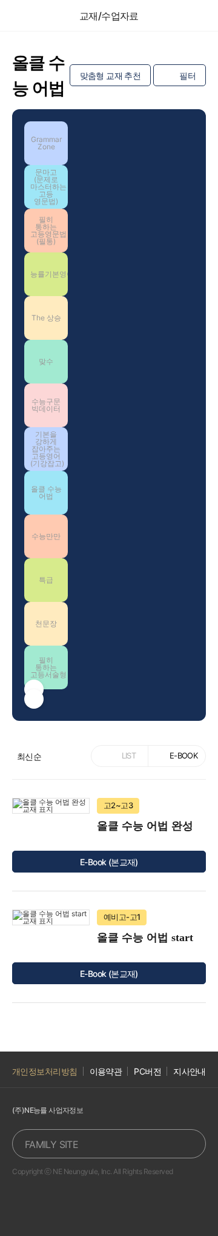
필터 (187, 75)
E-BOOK (183, 755)
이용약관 (106, 1071)
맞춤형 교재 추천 (110, 75)
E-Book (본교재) (109, 862)
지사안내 (189, 1071)
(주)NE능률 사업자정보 (47, 1110)
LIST (129, 755)
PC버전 (147, 1071)
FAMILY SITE (51, 1144)
